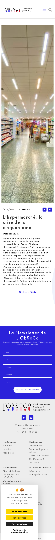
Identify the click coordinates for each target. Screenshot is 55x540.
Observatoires (36, 445)
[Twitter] (24, 417)
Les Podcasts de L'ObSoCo (11, 476)
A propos (7, 445)
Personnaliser (19, 523)
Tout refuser (19, 517)
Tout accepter (19, 511)
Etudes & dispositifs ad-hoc (38, 451)
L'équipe (7, 449)
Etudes (28, 209)
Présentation (35, 470)
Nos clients (8, 452)
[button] (44, 10)
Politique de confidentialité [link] (19, 531)
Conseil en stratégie (39, 455)
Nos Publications (11, 470)
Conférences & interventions (36, 460)
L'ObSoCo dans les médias (12, 482)
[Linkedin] (31, 417)
